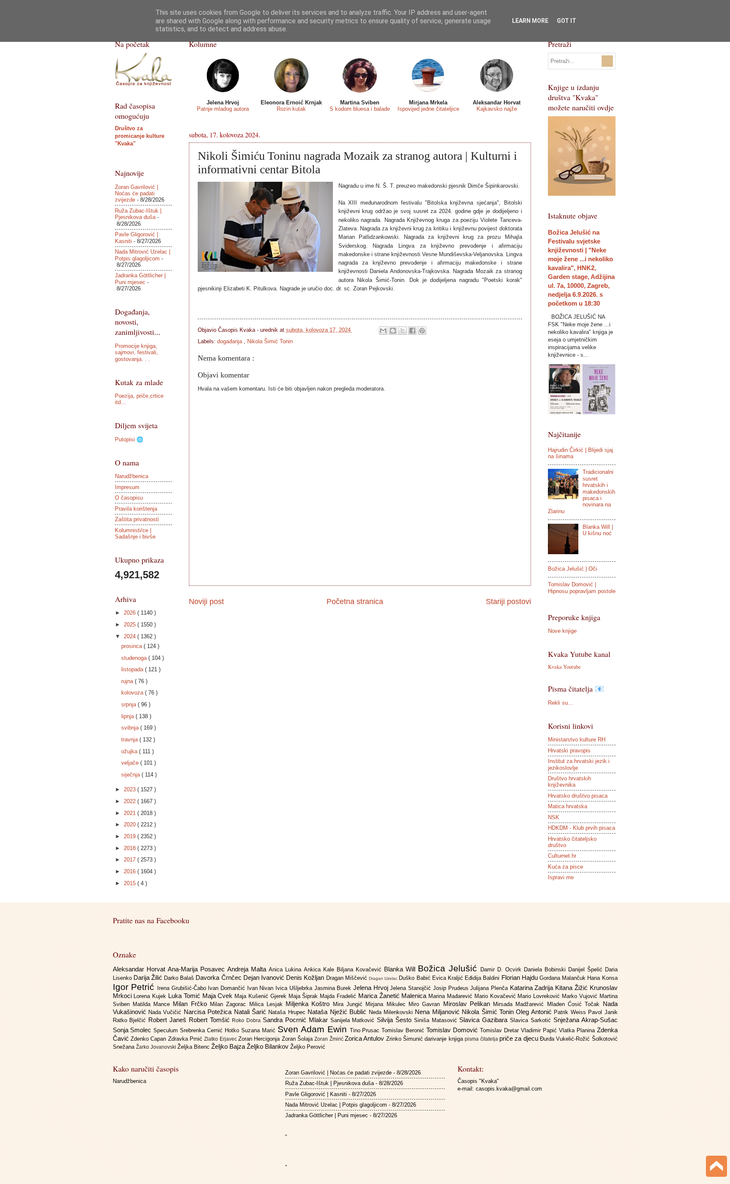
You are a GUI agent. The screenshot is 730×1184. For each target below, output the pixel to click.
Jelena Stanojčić (411, 988)
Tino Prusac (366, 1030)
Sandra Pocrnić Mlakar (296, 1019)
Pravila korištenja (136, 509)
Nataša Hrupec (288, 1012)
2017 (130, 859)
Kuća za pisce (565, 867)
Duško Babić (415, 978)
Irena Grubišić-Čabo (182, 988)
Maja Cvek (218, 995)
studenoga (134, 658)
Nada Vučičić (166, 1012)
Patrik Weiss (571, 1012)
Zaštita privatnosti (137, 519)
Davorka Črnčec (219, 977)
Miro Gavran (426, 1004)
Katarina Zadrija (532, 987)
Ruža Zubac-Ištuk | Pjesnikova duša (138, 214)
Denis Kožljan (306, 977)
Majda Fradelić (339, 996)
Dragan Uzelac (384, 978)
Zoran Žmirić (329, 1039)
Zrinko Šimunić (405, 1039)
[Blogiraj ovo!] (393, 330)
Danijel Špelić (586, 969)
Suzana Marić (259, 1030)
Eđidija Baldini (483, 978)
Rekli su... (560, 703)
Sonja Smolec (133, 1030)
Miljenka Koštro (309, 1003)
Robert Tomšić (210, 1019)
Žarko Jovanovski (156, 1047)
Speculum (166, 1030)
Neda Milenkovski (392, 1012)
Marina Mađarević (451, 996)
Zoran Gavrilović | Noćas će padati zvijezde (136, 193)
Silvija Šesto (395, 1019)
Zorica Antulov (365, 1038)
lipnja (128, 716)
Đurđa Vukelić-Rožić (566, 1039)
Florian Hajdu (520, 977)
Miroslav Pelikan (468, 1003)
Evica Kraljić (448, 978)
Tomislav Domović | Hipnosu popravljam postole (582, 587)
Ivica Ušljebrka (294, 988)
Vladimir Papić (540, 1030)
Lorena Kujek (150, 996)
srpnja (129, 704)
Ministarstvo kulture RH (576, 739)
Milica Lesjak (267, 1004)
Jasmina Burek (333, 988)
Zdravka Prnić (186, 1039)
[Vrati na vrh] (716, 1167)
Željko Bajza (229, 1046)
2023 (130, 789)
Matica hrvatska (567, 806)
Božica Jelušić (449, 968)
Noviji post (206, 601)
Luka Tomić (185, 995)
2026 (130, 613)
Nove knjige (562, 631)
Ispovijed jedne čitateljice (428, 109)
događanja (230, 341)
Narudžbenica (131, 476)
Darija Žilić (148, 977)
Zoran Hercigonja (260, 1039)
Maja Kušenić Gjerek (261, 996)
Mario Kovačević (496, 996)
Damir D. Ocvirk (502, 969)
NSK (553, 817)
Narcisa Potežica (209, 1011)
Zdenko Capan (149, 1039)
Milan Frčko (191, 1003)
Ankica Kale (320, 969)
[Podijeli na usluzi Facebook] (412, 330)
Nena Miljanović (438, 1011)
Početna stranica (355, 601)
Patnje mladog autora (223, 109)
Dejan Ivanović (264, 977)
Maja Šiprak (304, 996)
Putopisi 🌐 (129, 439)
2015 (130, 883)
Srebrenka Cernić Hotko (210, 1030)
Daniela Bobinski (546, 969)
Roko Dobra (247, 1020)
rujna (128, 681)
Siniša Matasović (437, 1020)
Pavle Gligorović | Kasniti (316, 1094)
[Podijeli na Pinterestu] (422, 330)
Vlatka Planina (578, 1030)
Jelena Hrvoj (371, 987)
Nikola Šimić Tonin (270, 341)
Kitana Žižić (572, 987)
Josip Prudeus (451, 988)
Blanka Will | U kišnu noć (598, 530)
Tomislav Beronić (403, 1030)
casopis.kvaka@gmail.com (509, 1089)
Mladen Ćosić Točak (575, 1004)
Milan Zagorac (229, 1004)
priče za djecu (519, 1038)
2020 (130, 824)
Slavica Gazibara (484, 1019)
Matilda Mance (153, 1004)
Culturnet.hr (562, 856)
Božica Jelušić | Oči (572, 569)
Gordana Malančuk (563, 978)
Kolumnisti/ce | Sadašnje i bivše (135, 533)
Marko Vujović (580, 996)
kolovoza (133, 692)
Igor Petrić (135, 987)
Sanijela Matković (353, 1020)
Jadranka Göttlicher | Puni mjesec (140, 278)
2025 (130, 624)
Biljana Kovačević (360, 969)
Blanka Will (401, 969)
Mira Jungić (349, 1004)
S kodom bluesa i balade (360, 109)
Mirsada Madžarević (520, 1004)
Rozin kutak (291, 109)
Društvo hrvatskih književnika (569, 781)
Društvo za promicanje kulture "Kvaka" (139, 136)
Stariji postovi (508, 601)
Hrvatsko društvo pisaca (577, 796)
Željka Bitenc (194, 1047)
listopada (133, 669)
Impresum (127, 487)
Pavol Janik (602, 1012)
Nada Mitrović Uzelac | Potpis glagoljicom (142, 255)
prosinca (132, 646)
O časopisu (129, 498)
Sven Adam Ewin (314, 1029)
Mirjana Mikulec (387, 1004)
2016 (130, 871)
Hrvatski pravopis (569, 750)
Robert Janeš (168, 1019)
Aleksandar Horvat (140, 969)
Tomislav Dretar (500, 1030)
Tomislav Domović (453, 1030)
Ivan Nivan (261, 988)
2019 (130, 836)
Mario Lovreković (540, 996)
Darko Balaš (180, 978)
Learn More (530, 20)
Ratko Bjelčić (131, 1020)
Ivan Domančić (227, 988)
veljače (130, 763)
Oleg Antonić (535, 1011)
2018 (130, 848)
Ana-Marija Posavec (197, 969)
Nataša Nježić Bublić (338, 1011)
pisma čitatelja (482, 1039)
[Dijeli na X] (402, 330)
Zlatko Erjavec (221, 1039)
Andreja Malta (248, 969)
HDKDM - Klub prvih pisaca (581, 828)
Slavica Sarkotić (531, 1020)
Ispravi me (561, 877)
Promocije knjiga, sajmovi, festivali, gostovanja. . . (136, 352)
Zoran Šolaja (298, 1039)
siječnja (131, 774)
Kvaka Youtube (564, 666)
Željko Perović (307, 1047)
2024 (130, 636)
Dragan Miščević (347, 978)
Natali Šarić (251, 1011)
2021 (130, 813)
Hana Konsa (602, 978)
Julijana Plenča (489, 988)
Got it (566, 20)
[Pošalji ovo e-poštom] (383, 330)
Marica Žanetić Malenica (393, 995)
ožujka (130, 751)
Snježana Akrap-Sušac (585, 1019)
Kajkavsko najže (497, 109)
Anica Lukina (286, 969)
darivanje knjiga (445, 1039)
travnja (130, 739)
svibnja (130, 728)
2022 (130, 801)
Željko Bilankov (268, 1046)
